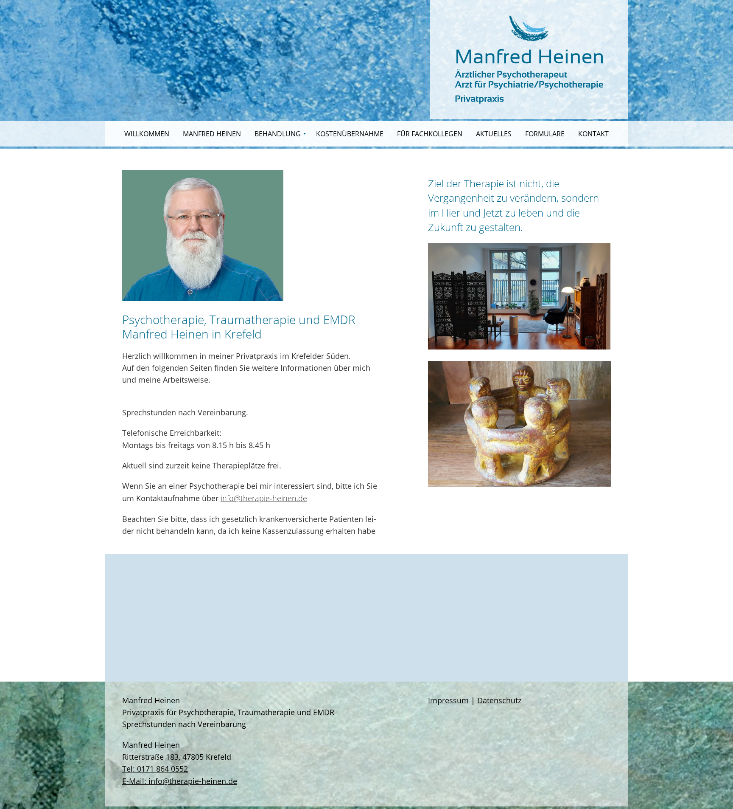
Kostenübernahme (349, 133)
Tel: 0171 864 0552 (155, 769)
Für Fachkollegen (429, 133)
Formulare (545, 133)
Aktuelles (494, 133)
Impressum (448, 700)
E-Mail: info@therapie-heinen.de (179, 781)
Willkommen (146, 133)
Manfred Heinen (212, 133)
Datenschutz (499, 700)
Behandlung (278, 133)
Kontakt (593, 133)
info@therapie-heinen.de (264, 498)
